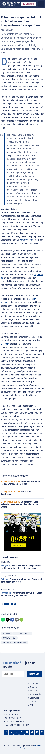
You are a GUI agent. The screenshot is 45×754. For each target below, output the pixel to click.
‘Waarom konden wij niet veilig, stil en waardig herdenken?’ (22, 594)
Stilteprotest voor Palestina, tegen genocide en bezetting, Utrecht (20, 504)
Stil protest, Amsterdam (16, 493)
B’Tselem (5, 344)
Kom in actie (35, 694)
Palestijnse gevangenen (15, 642)
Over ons (34, 684)
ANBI (32, 705)
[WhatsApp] (3, 620)
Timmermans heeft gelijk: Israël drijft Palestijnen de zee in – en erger (21, 567)
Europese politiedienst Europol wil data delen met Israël (21, 580)
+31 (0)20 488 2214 (15, 722)
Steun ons (30, 4)
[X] (8, 620)
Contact (33, 702)
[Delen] (22, 620)
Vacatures (34, 698)
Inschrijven (34, 674)
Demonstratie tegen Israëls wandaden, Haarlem (20, 483)
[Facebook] (12, 620)
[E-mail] (17, 620)
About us (34, 687)
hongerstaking (22, 633)
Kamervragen (26, 240)
